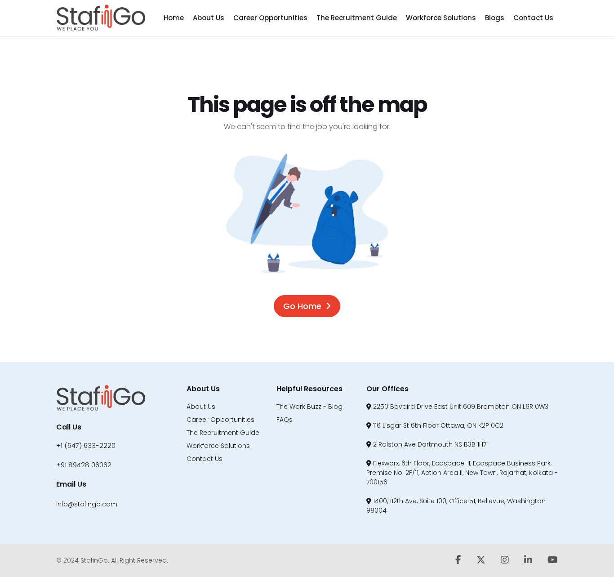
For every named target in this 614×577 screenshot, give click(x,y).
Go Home (302, 306)
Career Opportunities (220, 419)
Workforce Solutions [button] (441, 17)
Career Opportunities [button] (270, 17)
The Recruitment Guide (223, 432)
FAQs (284, 419)
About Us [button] (208, 17)
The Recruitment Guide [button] (356, 17)
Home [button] (174, 17)
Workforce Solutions (218, 445)
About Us (201, 406)
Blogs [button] (494, 17)
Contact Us (204, 458)
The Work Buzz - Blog (309, 406)
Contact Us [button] (533, 17)
